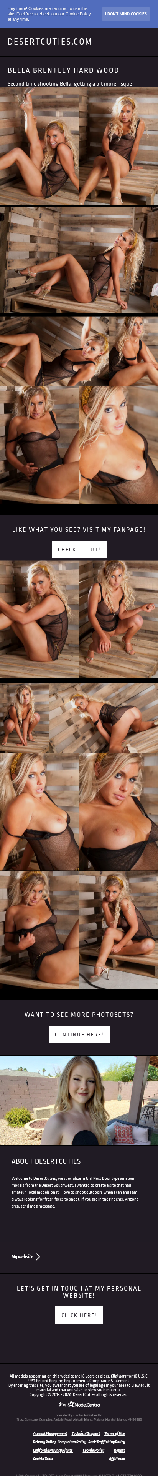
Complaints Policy (72, 1441)
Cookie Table (43, 1458)
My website (22, 1256)
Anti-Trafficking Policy (106, 1441)
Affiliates (117, 1458)
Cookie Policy (93, 1450)
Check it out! (79, 550)
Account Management (50, 1433)
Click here (119, 1376)
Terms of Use (114, 1433)
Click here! (79, 1315)
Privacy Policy (44, 1441)
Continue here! (79, 1035)
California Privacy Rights (53, 1450)
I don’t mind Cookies (126, 14)
